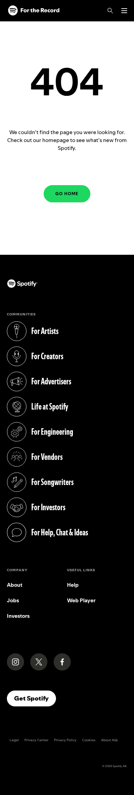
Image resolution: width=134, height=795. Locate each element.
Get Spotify (35, 698)
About (14, 584)
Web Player (81, 600)
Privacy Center (36, 740)
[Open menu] (124, 10)
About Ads (109, 740)
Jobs (13, 600)
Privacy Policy (65, 740)
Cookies (89, 740)
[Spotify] (33, 10)
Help (73, 584)
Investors (18, 616)
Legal (14, 740)
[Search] (110, 10)
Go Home (66, 194)
